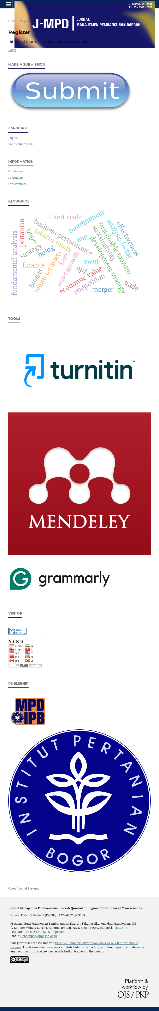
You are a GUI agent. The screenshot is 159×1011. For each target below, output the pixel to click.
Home (12, 21)
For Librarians (17, 184)
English (13, 138)
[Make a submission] (70, 111)
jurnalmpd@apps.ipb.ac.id (38, 936)
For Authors (16, 177)
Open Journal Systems (23, 888)
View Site (120, 928)
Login (12, 50)
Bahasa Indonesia (20, 144)
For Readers (16, 171)
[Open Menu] (8, 4)
